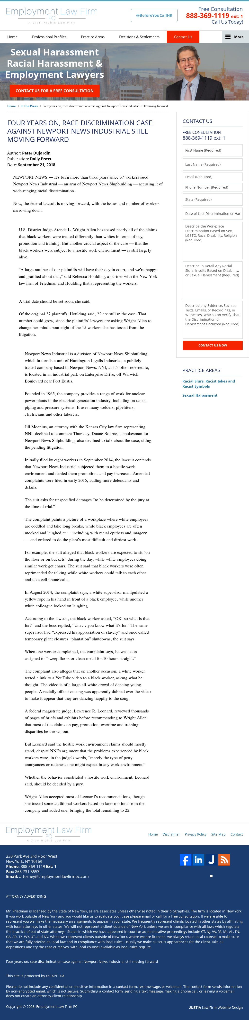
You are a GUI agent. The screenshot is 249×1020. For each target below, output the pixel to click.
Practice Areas (93, 36)
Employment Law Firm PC (56, 1006)
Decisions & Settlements (139, 36)
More (239, 36)
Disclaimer (171, 834)
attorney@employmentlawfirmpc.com (54, 876)
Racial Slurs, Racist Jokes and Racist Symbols (208, 384)
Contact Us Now (212, 345)
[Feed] (224, 859)
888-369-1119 (207, 15)
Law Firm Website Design (216, 1007)
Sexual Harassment (200, 395)
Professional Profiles (49, 36)
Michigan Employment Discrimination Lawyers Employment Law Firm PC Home (51, 16)
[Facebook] (185, 859)
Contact (237, 834)
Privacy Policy (195, 834)
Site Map (218, 834)
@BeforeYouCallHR (154, 15)
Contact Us (183, 36)
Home (12, 36)
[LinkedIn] (198, 859)
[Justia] (211, 859)
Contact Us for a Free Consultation (55, 90)
